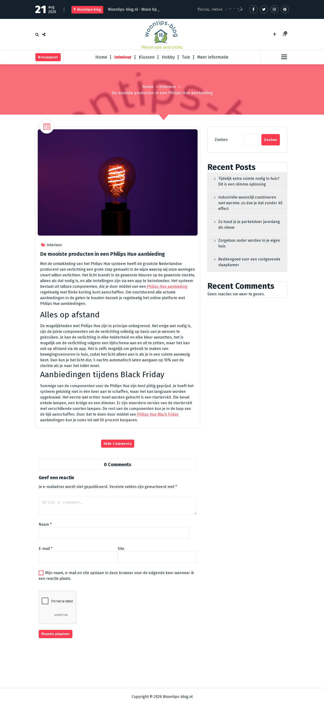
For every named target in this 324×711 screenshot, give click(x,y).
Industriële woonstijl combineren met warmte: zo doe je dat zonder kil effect (250, 203)
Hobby (168, 57)
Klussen (147, 57)
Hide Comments (118, 443)
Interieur (123, 57)
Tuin (186, 57)
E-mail (45, 548)
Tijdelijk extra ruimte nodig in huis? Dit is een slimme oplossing (248, 181)
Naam (45, 524)
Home (101, 57)
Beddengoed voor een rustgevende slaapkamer (249, 262)
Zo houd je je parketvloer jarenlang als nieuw (249, 224)
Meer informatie (212, 57)
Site (121, 548)
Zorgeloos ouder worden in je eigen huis (249, 243)
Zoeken (221, 139)
